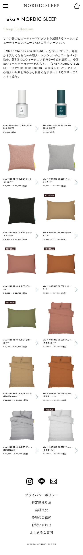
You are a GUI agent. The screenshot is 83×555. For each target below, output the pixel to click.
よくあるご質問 (41, 532)
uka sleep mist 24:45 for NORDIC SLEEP (57, 126)
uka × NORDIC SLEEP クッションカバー (17, 180)
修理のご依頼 (42, 517)
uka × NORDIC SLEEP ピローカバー (57, 234)
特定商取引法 (42, 502)
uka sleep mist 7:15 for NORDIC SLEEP (17, 126)
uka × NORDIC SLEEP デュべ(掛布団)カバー (57, 341)
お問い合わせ (42, 525)
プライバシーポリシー (41, 495)
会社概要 (41, 510)
